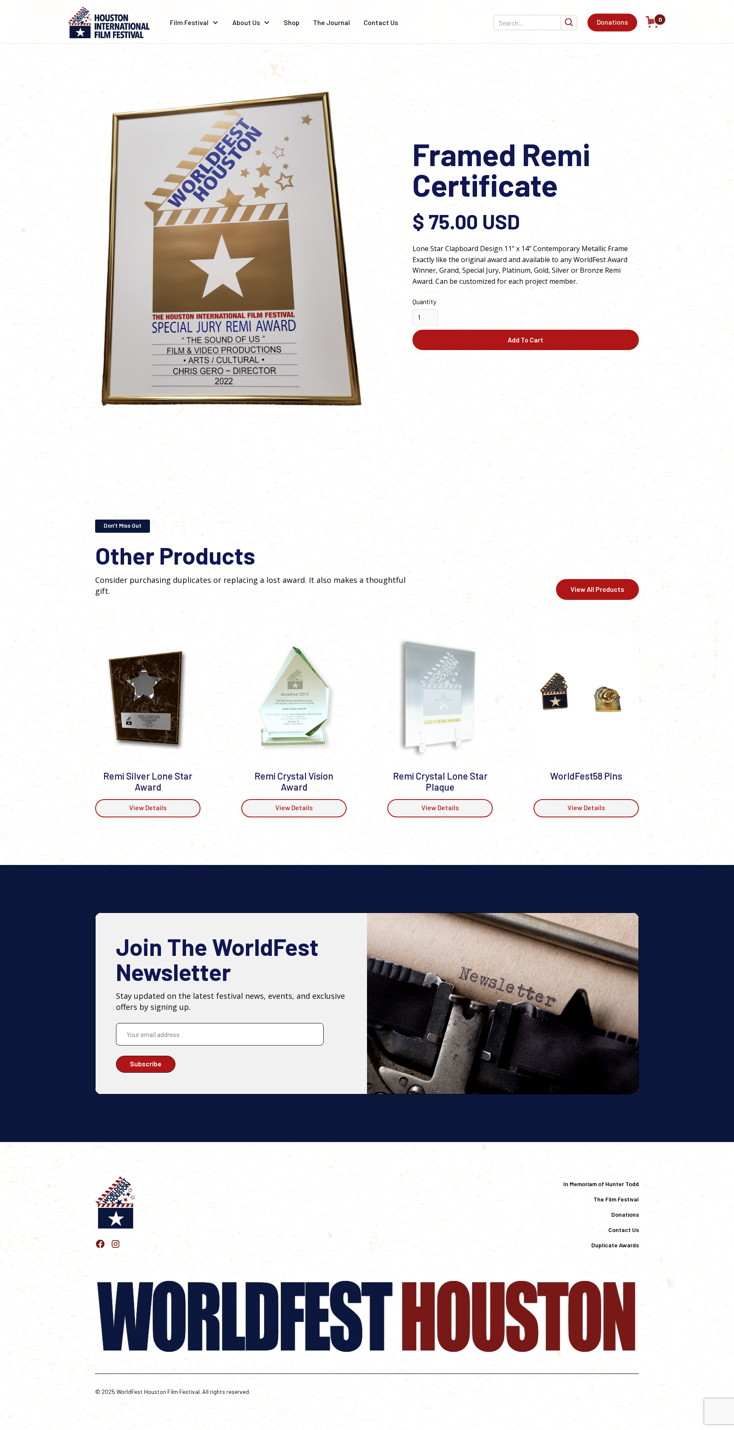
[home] (109, 22)
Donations (612, 22)
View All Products (597, 589)
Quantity (424, 301)
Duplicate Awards (615, 1245)
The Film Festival (616, 1199)
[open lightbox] (236, 248)
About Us (246, 22)
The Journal (331, 22)
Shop (291, 22)
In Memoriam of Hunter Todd (601, 1183)
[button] (194, 22)
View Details (148, 807)
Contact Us (381, 22)
